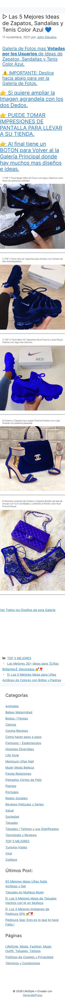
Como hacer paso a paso (23, 737)
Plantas (10, 786)
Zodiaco (11, 859)
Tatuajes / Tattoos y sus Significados (32, 829)
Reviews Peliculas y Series (24, 804)
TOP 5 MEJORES (19, 658)
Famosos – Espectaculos (23, 743)
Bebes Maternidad (18, 712)
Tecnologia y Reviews (21, 835)
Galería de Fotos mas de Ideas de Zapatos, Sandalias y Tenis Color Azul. (33, 56)
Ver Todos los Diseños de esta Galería (27, 610)
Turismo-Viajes (16, 847)
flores (17, 503)
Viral (8, 853)
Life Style (12, 755)
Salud (9, 810)
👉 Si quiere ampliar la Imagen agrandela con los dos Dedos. (31, 99)
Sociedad (12, 816)
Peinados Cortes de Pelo (23, 780)
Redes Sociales (16, 798)
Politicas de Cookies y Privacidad (29, 957)
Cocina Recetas (16, 731)
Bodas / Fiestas (16, 718)
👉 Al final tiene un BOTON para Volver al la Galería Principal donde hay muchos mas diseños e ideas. (31, 156)
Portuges (12, 792)
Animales (12, 706)
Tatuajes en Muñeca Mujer (24, 892)
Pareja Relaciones (18, 774)
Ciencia (10, 724)
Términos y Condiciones (22, 963)
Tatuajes (11, 823)
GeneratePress (32, 995)
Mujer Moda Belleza (19, 767)
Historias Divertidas (19, 749)
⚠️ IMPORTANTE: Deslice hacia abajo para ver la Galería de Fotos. (28, 78)
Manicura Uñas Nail (19, 761)
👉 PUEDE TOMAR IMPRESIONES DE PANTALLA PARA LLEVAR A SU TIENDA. (31, 124)
